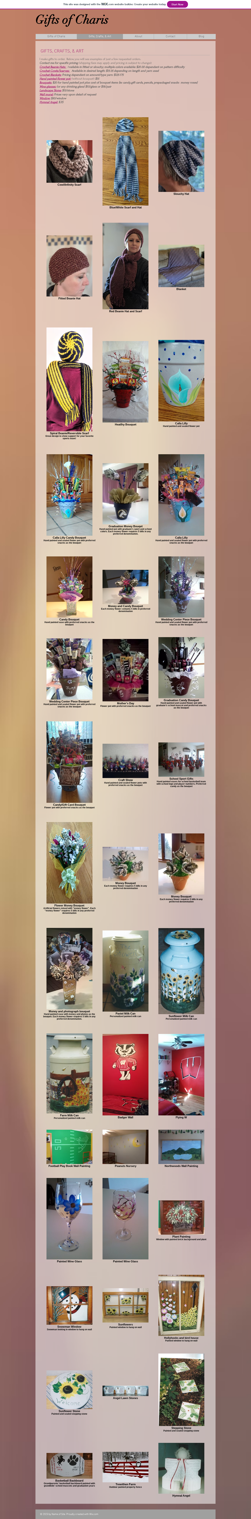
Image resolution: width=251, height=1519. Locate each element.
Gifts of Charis (72, 19)
